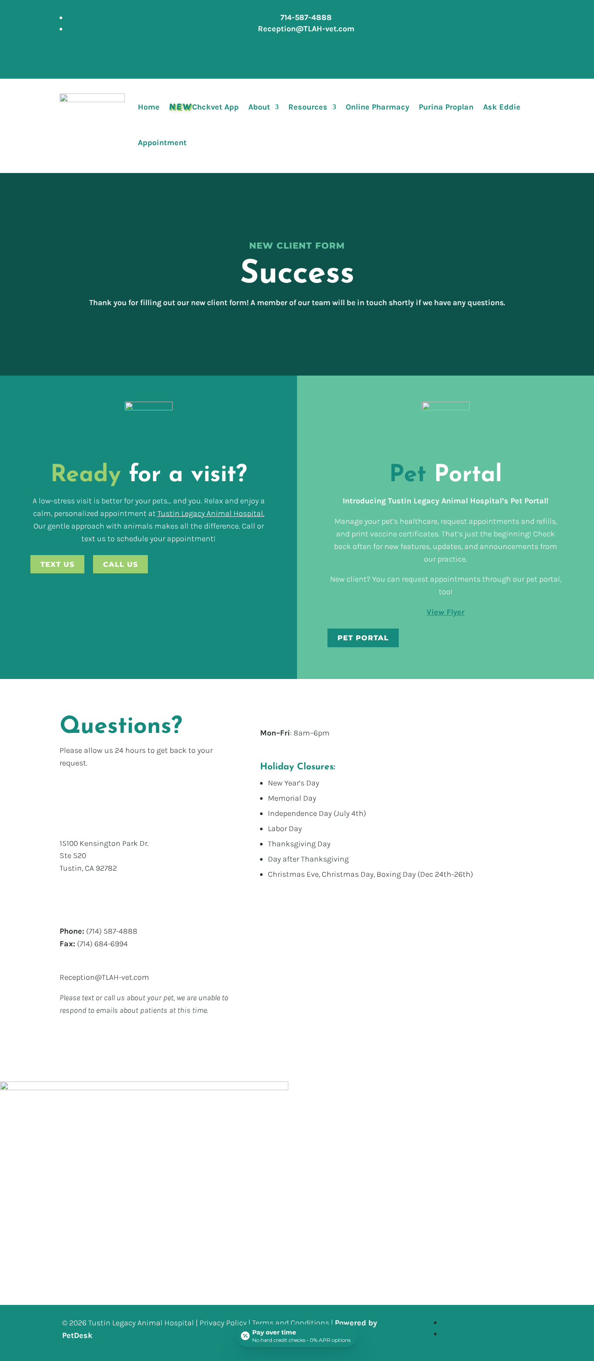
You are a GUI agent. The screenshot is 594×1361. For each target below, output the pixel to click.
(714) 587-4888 (111, 931)
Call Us (120, 564)
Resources (307, 107)
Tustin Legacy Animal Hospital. (210, 513)
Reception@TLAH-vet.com (104, 977)
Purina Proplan (446, 107)
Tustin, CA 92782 (88, 868)
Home (149, 107)
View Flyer (445, 612)
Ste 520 (73, 855)
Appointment (162, 142)
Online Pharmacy (377, 107)
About (259, 107)
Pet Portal (363, 638)
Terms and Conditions (290, 1323)
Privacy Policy (223, 1323)
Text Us (57, 564)
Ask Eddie (502, 107)
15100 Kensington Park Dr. (104, 843)
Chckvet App (204, 107)
